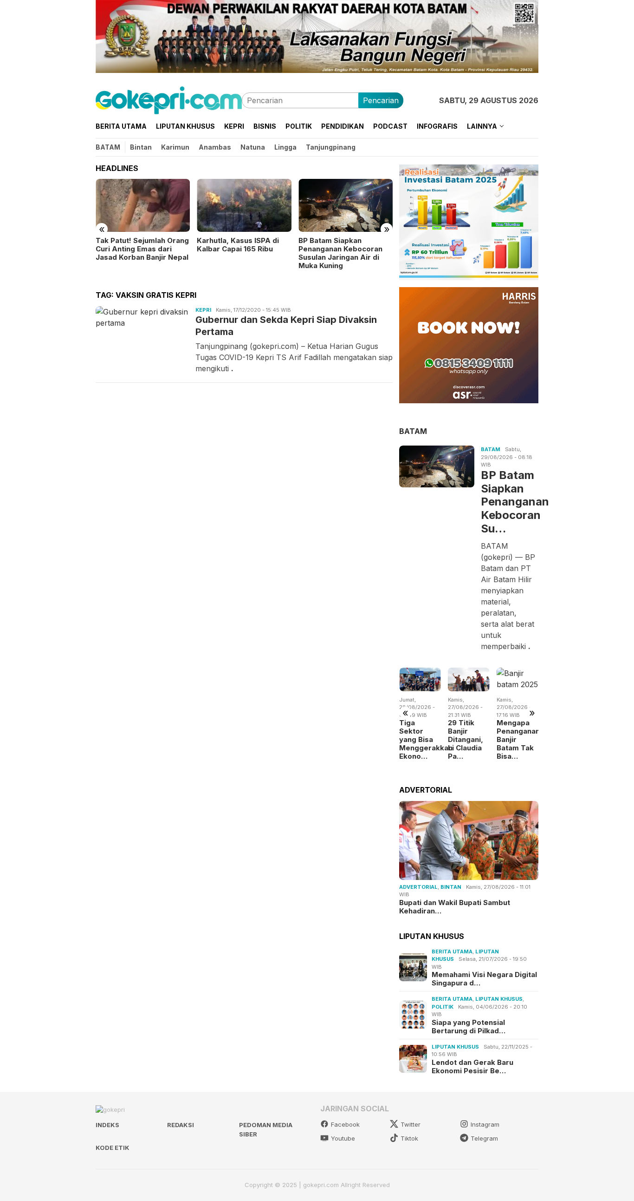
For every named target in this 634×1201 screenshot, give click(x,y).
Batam (490, 449)
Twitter (411, 1124)
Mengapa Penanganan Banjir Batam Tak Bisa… (517, 740)
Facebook (345, 1124)
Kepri (203, 310)
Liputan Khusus (499, 999)
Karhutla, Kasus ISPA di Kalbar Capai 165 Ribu (238, 244)
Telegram (484, 1138)
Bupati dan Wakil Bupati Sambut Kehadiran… (454, 907)
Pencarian (381, 100)
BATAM (413, 430)
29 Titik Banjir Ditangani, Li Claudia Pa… (465, 740)
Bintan (450, 887)
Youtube (343, 1138)
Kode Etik (112, 1147)
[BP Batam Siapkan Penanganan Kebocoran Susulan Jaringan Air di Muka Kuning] (345, 205)
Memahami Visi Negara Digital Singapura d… (484, 979)
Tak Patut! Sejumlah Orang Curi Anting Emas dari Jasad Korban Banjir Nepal (142, 249)
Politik (442, 1006)
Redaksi (180, 1125)
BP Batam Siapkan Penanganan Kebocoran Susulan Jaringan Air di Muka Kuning (340, 253)
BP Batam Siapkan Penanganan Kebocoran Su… (509, 501)
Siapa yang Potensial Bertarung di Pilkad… (468, 1026)
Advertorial (418, 887)
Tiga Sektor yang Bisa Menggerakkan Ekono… (420, 740)
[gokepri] (169, 99)
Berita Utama (452, 951)
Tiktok (409, 1138)
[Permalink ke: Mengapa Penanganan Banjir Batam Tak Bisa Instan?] (517, 679)
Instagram (485, 1124)
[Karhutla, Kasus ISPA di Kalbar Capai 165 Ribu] (244, 205)
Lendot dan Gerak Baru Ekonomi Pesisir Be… (472, 1066)
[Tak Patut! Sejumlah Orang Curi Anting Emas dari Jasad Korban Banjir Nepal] (143, 205)
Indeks (107, 1125)
